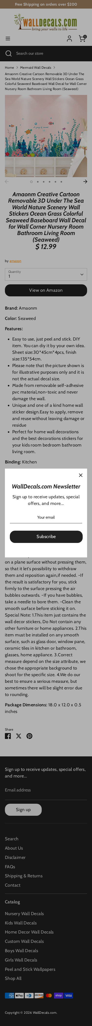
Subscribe (46, 536)
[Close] (80, 475)
